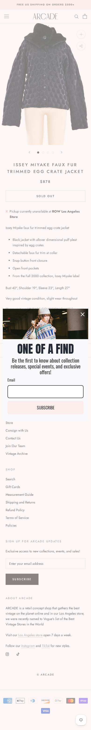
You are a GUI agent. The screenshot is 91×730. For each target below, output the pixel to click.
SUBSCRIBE (45, 407)
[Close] (82, 314)
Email (11, 380)
